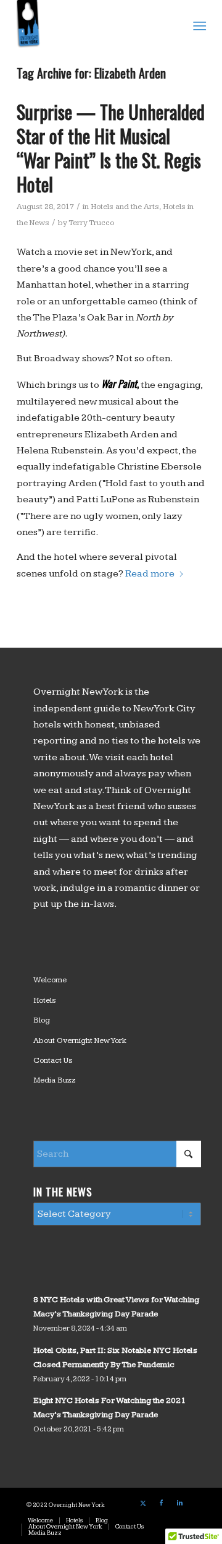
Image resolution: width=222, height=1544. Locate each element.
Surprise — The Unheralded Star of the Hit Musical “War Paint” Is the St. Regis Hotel (111, 148)
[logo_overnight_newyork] (92, 24)
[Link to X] (143, 1503)
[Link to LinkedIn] (180, 1503)
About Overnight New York (79, 1040)
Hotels (44, 1000)
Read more (150, 574)
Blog (41, 1020)
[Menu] (198, 25)
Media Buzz (54, 1080)
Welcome (50, 980)
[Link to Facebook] (161, 1503)
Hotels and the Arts (125, 207)
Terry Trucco (91, 223)
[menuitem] (198, 25)
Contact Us (53, 1060)
